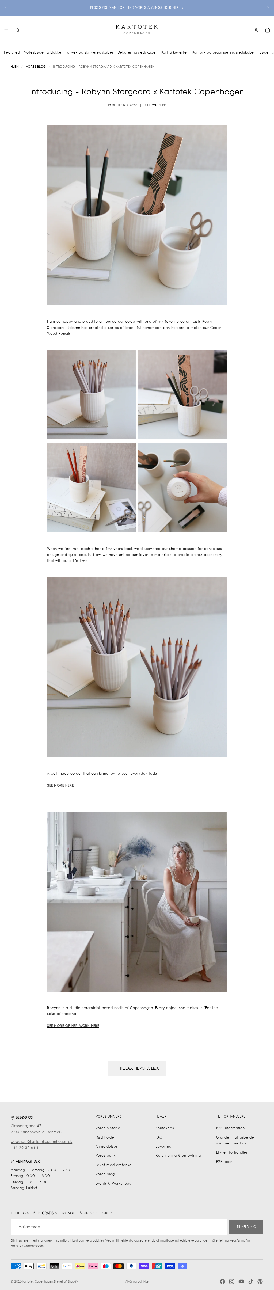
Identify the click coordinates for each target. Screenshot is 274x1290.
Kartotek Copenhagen (37, 1281)
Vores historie (108, 1128)
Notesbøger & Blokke (42, 52)
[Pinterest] (260, 1281)
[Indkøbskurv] (267, 30)
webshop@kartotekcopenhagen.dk (41, 1142)
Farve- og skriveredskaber (90, 52)
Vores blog (105, 1174)
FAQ (159, 1137)
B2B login (224, 1162)
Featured (12, 52)
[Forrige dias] (6, 8)
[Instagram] (232, 1281)
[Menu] (6, 30)
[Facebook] (222, 1281)
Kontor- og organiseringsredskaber (224, 52)
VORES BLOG (36, 67)
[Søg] (18, 30)
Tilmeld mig (246, 1227)
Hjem (15, 67)
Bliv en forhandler (232, 1152)
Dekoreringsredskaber (137, 52)
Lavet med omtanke (114, 1165)
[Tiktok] (251, 1281)
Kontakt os (165, 1128)
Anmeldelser (107, 1146)
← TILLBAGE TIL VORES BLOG (137, 1068)
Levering (163, 1146)
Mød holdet (106, 1137)
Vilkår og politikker (137, 1281)
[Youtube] (241, 1281)
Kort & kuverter (174, 52)
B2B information (230, 1128)
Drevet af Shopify (66, 1281)
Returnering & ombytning (178, 1156)
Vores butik (106, 1156)
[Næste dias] (268, 8)
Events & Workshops (113, 1183)
